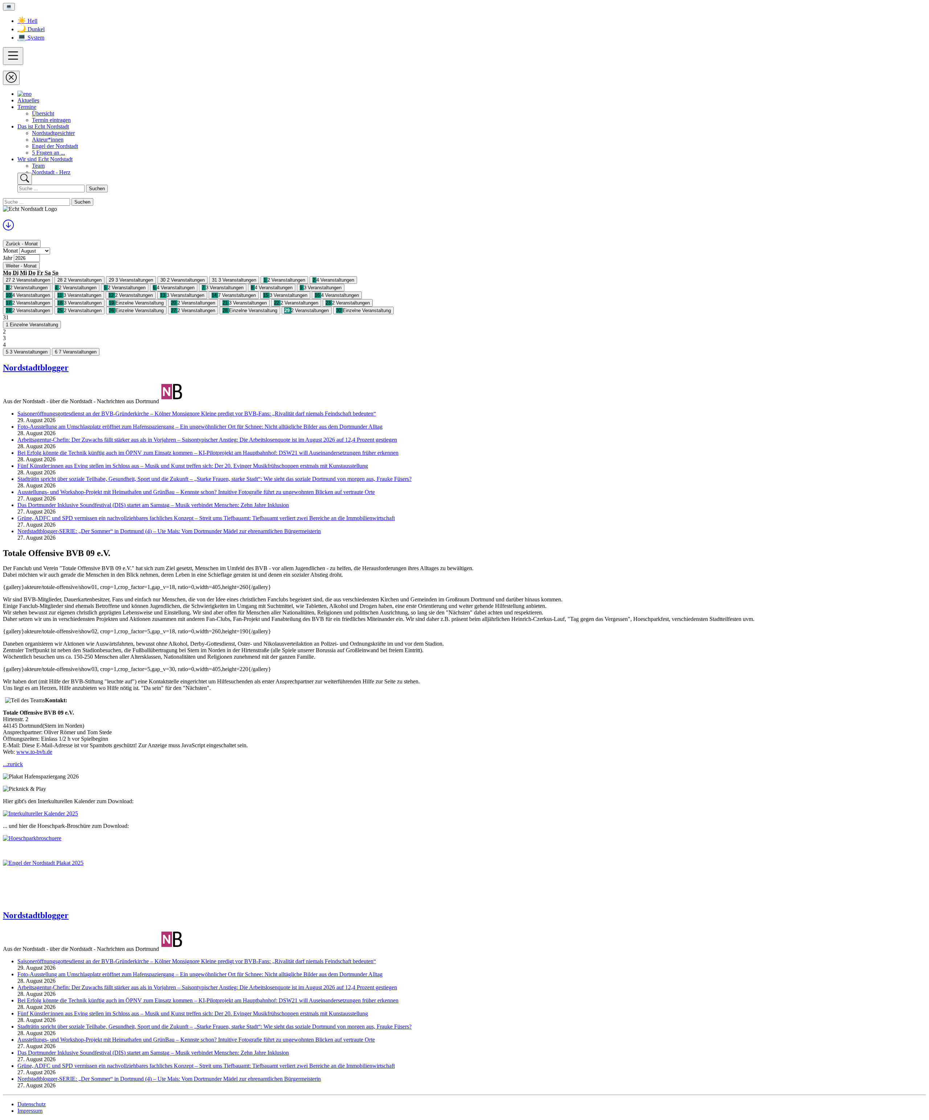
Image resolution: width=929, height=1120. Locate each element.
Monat (10, 251)
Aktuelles (28, 100)
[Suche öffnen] (24, 179)
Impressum (29, 1111)
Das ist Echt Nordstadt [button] (43, 126)
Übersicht (43, 113)
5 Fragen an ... (48, 153)
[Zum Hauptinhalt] (8, 227)
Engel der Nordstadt (55, 146)
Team (38, 166)
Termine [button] (26, 107)
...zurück (13, 764)
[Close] (11, 78)
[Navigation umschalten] (13, 56)
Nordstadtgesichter (53, 133)
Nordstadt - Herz (51, 172)
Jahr (7, 258)
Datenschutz (31, 1104)
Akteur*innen (48, 139)
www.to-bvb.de (34, 752)
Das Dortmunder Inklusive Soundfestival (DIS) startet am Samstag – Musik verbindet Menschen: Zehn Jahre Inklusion (153, 505)
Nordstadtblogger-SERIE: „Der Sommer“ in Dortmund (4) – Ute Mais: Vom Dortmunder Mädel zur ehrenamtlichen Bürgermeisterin (169, 531)
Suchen (97, 188)
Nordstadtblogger (36, 367)
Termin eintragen (51, 120)
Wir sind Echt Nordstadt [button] (45, 159)
